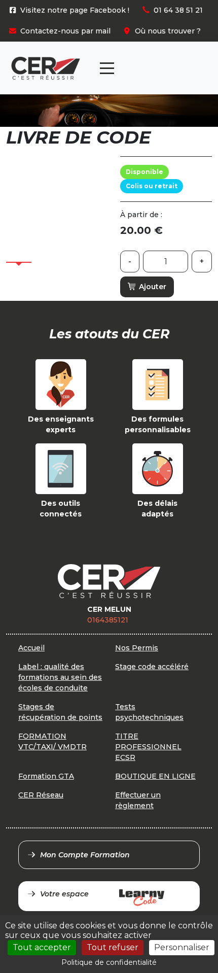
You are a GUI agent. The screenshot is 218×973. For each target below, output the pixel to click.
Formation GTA (46, 776)
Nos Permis (136, 647)
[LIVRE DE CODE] (56, 207)
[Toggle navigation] (107, 68)
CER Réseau (40, 795)
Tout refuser (112, 947)
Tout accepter (42, 947)
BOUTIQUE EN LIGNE (155, 776)
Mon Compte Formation (85, 854)
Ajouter (151, 286)
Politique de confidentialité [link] (109, 962)
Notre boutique (173, 59)
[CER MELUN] (46, 68)
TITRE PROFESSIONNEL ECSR (148, 747)
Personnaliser (181, 947)
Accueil (31, 647)
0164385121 (107, 619)
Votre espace (64, 893)
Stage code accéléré (152, 666)
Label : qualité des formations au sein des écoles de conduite (60, 677)
